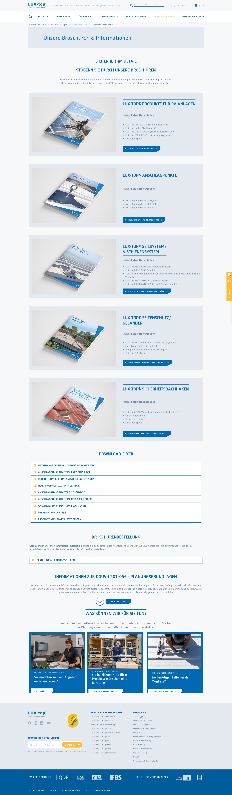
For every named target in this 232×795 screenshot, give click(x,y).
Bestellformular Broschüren (56, 560)
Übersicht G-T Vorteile (52, 512)
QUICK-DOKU (179, 5)
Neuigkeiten (101, 5)
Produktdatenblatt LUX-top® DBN (59, 519)
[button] (116, 465)
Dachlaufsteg (139, 744)
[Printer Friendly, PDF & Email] (229, 275)
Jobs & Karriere (76, 5)
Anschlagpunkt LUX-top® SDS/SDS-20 (61, 492)
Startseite (31, 16)
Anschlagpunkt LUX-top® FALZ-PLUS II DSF (64, 472)
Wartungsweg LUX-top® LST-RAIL (58, 485)
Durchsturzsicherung (142, 740)
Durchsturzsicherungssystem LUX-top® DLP (66, 479)
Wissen (111, 5)
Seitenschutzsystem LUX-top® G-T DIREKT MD (66, 465)
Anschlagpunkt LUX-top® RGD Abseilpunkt (65, 499)
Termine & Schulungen (193, 16)
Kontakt (119, 5)
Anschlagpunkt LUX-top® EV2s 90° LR (62, 505)
